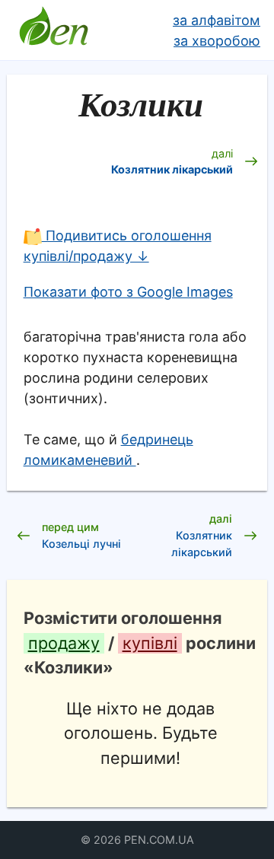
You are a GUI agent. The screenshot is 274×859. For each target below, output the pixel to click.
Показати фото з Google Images (128, 292)
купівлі (150, 643)
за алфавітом (216, 20)
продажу (64, 643)
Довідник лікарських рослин (53, 30)
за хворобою (217, 41)
